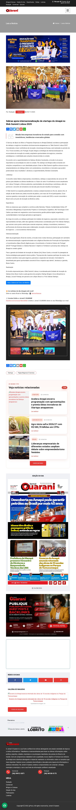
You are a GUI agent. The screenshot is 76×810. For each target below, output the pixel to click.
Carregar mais (38, 463)
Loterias (43, 2)
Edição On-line (21, 2)
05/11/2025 (31, 112)
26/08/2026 (38, 588)
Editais (37, 2)
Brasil (34, 439)
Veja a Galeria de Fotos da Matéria (18, 283)
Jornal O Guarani (54, 806)
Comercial (15, 4)
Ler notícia (34, 411)
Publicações (10, 793)
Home (57, 23)
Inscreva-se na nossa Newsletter (17, 301)
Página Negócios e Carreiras (26, 373)
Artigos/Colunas (11, 2)
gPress (31, 806)
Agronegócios (37, 420)
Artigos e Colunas (12, 787)
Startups (20, 112)
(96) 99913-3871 (18, 773)
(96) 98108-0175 (50, 773)
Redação (8, 4)
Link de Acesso (36, 293)
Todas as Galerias (17, 709)
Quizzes (22, 4)
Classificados (30, 2)
